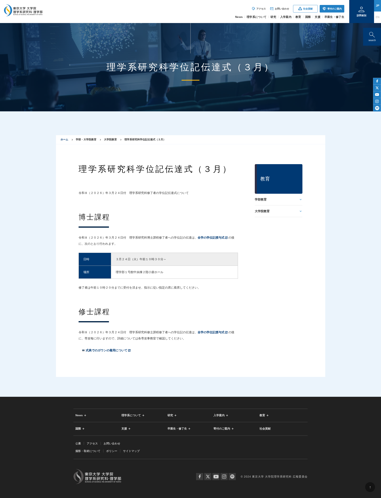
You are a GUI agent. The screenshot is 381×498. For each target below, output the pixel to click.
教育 (262, 415)
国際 (78, 428)
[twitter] (377, 88)
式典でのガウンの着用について (106, 350)
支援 (124, 428)
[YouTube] (215, 476)
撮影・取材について (87, 451)
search (372, 36)
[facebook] (377, 81)
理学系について (131, 415)
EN (377, 17)
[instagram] (377, 101)
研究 (170, 415)
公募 (78, 443)
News (79, 415)
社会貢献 (305, 9)
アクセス (258, 8)
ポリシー (111, 451)
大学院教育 (262, 211)
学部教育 (261, 199)
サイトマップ (131, 451)
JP (377, 5)
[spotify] (377, 108)
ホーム (64, 139)
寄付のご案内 (332, 9)
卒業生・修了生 (177, 428)
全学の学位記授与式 (211, 237)
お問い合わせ (279, 8)
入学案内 (219, 415)
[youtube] (377, 94)
